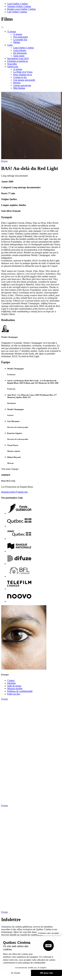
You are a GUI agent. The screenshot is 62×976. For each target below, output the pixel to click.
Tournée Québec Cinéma (19, 6)
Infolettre (11, 683)
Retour (4, 161)
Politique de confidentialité (20, 691)
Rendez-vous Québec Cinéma (21, 9)
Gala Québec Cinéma (17, 3)
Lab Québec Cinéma (17, 11)
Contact (11, 680)
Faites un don (13, 694)
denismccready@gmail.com (14, 492)
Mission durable (14, 688)
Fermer (4, 699)
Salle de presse (14, 686)
